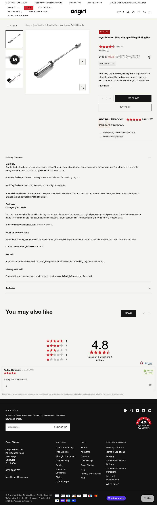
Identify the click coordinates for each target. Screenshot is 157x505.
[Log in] (133, 12)
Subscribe (60, 427)
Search (84, 448)
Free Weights (38, 25)
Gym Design (87, 461)
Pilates (59, 477)
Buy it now (125, 107)
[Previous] (143, 313)
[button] (120, 12)
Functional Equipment (61, 471)
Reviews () (104, 50)
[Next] (149, 313)
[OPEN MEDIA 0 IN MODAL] (82, 87)
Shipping (136, 56)
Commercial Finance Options (116, 462)
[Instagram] (131, 410)
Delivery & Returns (115, 448)
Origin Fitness (12, 442)
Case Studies (87, 465)
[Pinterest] (149, 410)
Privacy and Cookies (91, 474)
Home (28, 25)
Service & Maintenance (112, 478)
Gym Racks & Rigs (65, 448)
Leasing (110, 457)
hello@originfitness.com (47, 3)
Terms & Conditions (115, 452)
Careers (85, 457)
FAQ (83, 478)
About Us (85, 452)
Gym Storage (62, 482)
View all (128, 313)
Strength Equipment (65, 457)
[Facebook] (125, 410)
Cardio (59, 465)
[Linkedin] (143, 410)
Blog (83, 470)
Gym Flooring (62, 461)
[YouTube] (137, 410)
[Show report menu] (150, 385)
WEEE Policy (112, 484)
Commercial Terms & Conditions (116, 470)
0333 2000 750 (94, 3)
